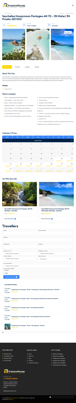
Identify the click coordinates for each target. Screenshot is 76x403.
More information (9, 218)
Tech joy (11, 399)
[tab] (7, 67)
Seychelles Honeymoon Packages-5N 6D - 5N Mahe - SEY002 (18, 210)
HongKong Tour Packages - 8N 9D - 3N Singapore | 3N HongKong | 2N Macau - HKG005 (35, 289)
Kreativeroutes (15, 398)
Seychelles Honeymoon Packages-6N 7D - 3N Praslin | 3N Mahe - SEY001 (55, 210)
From (5, 213)
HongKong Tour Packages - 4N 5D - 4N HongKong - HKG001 (28, 325)
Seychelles (55, 25)
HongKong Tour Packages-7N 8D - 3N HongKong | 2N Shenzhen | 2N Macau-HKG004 (34, 298)
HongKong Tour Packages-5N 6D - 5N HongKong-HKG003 (27, 307)
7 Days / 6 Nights (31, 25)
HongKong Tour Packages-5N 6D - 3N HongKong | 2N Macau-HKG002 (30, 316)
